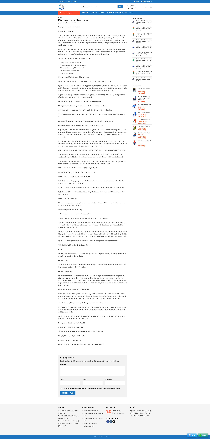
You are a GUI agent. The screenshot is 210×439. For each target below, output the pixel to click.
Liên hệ (131, 13)
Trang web (108, 379)
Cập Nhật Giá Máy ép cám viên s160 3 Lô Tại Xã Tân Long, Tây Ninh (144, 67)
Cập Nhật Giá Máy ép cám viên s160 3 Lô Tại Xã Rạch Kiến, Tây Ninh (144, 35)
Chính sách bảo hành (89, 426)
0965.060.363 (131, 8)
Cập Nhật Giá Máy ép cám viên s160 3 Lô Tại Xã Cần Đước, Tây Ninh (144, 41)
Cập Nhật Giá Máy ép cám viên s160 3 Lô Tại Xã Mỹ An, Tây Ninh (144, 73)
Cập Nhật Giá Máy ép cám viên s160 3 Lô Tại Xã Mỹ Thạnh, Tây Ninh (144, 79)
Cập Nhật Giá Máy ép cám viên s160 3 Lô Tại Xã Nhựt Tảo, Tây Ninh (144, 54)
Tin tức (101, 13)
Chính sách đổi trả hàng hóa (90, 423)
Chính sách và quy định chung (117, 13)
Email (85, 379)
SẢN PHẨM (94, 13)
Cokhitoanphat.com (111, 437)
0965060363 (116, 411)
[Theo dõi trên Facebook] (107, 421)
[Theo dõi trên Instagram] (110, 421)
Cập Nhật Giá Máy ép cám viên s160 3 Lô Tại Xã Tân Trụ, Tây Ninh (144, 60)
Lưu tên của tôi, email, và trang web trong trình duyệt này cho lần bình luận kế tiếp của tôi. (91, 388)
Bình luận (63, 364)
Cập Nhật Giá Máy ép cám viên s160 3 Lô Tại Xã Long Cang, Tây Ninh (144, 29)
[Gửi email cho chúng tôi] (113, 421)
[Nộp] (120, 6)
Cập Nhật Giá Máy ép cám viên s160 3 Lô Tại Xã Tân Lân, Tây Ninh (144, 22)
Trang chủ (85, 13)
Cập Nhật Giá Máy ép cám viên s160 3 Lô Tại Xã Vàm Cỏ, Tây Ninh (144, 48)
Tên (62, 379)
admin (80, 23)
